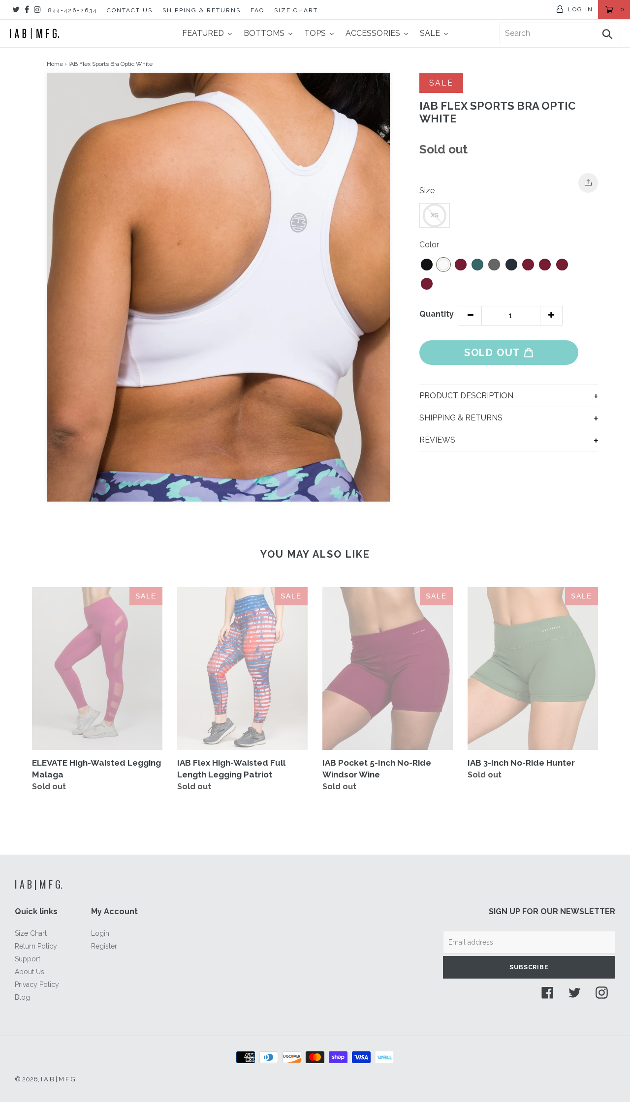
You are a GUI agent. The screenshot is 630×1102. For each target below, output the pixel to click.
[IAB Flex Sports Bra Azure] (545, 264)
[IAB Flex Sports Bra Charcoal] (562, 264)
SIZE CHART (296, 10)
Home (55, 63)
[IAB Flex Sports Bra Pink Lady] (528, 264)
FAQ (257, 10)
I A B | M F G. (39, 884)
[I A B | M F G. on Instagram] (37, 9)
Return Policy (36, 946)
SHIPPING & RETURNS (201, 10)
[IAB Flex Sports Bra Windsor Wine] (461, 264)
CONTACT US (130, 10)
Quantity (436, 314)
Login (100, 933)
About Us (29, 972)
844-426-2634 (72, 10)
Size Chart (31, 933)
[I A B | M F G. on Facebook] (27, 9)
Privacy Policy (37, 984)
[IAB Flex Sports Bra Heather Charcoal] (494, 264)
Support (27, 959)
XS (435, 215)
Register (104, 946)
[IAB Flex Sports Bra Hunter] (427, 284)
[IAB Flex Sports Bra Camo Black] (511, 264)
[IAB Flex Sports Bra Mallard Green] (477, 264)
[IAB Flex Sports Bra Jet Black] (427, 264)
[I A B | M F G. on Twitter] (16, 9)
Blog (22, 997)
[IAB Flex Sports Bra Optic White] (443, 264)
